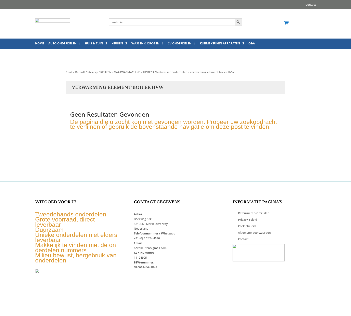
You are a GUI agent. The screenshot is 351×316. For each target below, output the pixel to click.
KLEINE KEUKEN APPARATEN (220, 43)
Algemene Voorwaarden (254, 232)
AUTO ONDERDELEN (62, 43)
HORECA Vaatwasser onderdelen (165, 72)
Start (69, 72)
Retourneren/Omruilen (253, 213)
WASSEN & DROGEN (145, 43)
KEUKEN (117, 43)
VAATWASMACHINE (127, 72)
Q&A (251, 43)
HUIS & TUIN (94, 43)
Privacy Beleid (247, 219)
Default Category (86, 72)
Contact (311, 4)
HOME (39, 43)
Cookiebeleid (247, 226)
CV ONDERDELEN (179, 43)
